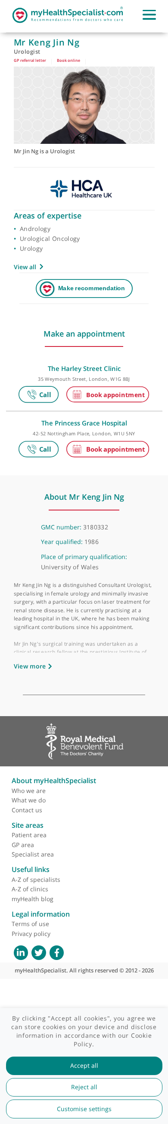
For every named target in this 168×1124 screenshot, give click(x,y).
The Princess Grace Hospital (84, 423)
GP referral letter (30, 60)
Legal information (41, 914)
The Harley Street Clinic (84, 368)
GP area (23, 845)
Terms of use (30, 924)
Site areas (28, 825)
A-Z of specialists (36, 879)
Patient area (29, 835)
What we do (29, 800)
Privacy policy (31, 934)
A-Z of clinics (30, 889)
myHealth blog (32, 899)
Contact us (27, 810)
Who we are (29, 791)
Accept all (84, 1065)
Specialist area (33, 854)
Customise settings (84, 1109)
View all (25, 267)
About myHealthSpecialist (54, 780)
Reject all (84, 1087)
